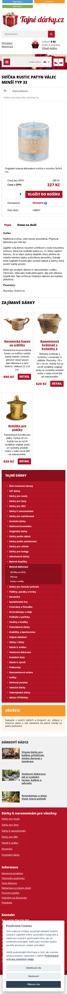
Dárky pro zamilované (21, 516)
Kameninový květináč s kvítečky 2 (49, 345)
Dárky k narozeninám (21, 511)
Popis (7, 225)
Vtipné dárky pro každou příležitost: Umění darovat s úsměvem (33, 756)
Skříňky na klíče (18, 572)
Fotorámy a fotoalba (20, 606)
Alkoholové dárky (19, 556)
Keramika (14, 596)
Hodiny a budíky (18, 622)
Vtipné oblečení (18, 637)
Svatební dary (17, 657)
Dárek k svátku (17, 647)
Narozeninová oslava (21, 672)
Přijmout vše (33, 984)
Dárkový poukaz (18, 682)
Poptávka (7, 902)
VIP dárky (14, 491)
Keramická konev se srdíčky (17, 343)
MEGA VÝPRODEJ (18, 697)
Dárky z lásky (16, 642)
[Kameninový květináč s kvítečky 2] (50, 323)
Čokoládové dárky (19, 627)
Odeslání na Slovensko (14, 897)
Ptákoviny (15, 667)
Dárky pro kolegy (19, 551)
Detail (24, 376)
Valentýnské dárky (19, 692)
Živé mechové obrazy (21, 485)
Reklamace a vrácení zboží (16, 888)
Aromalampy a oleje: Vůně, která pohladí (34, 797)
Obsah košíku (49, 48)
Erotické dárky (17, 521)
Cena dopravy (9, 883)
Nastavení (33, 976)
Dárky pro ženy (17, 501)
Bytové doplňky (18, 561)
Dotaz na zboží (26, 225)
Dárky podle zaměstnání (23, 541)
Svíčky (12, 677)
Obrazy (13, 576)
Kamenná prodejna (12, 873)
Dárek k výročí (17, 662)
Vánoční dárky (17, 687)
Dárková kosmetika (20, 526)
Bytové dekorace (20, 90)
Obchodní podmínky (13, 878)
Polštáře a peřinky (19, 616)
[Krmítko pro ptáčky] (17, 408)
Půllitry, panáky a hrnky (22, 591)
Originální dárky (18, 531)
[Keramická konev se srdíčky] (17, 323)
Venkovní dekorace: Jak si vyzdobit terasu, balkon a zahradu (34, 778)
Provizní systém (10, 892)
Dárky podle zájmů (19, 536)
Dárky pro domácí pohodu (24, 586)
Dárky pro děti (17, 506)
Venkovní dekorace (20, 652)
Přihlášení (7, 43)
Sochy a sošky (17, 581)
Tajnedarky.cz (6, 90)
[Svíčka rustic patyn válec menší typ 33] (33, 132)
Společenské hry (18, 601)
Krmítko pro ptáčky (17, 428)
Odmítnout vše (33, 968)
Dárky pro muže (18, 496)
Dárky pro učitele (19, 546)
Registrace (7, 46)
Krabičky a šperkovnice (22, 632)
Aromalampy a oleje (20, 611)
